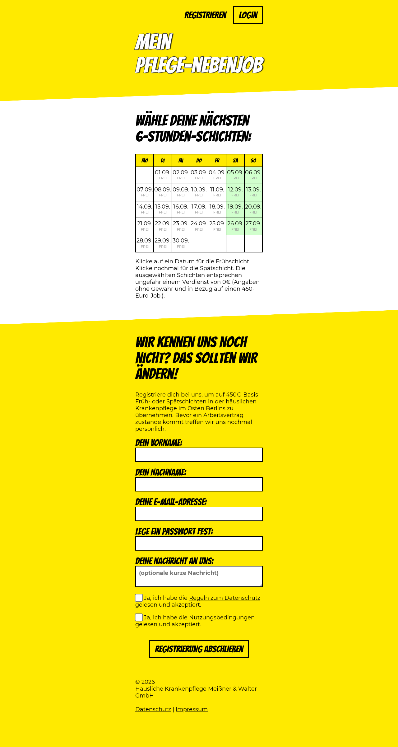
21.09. (144, 225)
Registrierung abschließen (199, 649)
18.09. (217, 208)
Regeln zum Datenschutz (224, 597)
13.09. (253, 191)
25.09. (217, 225)
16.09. (180, 208)
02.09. (181, 174)
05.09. (235, 174)
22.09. (163, 225)
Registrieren (205, 15)
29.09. (163, 242)
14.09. (144, 208)
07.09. (145, 191)
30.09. (181, 242)
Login (248, 15)
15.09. (162, 208)
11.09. (217, 191)
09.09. (181, 191)
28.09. (145, 242)
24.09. (199, 225)
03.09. (199, 174)
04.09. (217, 174)
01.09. (162, 174)
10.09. (199, 191)
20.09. (253, 208)
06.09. (253, 174)
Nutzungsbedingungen (222, 617)
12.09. (235, 191)
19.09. (235, 208)
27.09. (253, 225)
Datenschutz (153, 709)
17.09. (199, 208)
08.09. (162, 191)
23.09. (181, 225)
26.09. (235, 225)
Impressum (192, 709)
